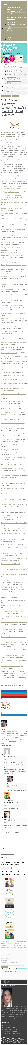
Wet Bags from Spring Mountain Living (11, 499)
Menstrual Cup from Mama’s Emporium (11, 295)
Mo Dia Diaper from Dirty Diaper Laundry (11, 224)
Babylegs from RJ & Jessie (8, 372)
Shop (5, 983)
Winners (9, 26)
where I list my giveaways (13, 683)
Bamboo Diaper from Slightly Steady (10, 564)
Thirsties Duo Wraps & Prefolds (9, 353)
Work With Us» (8, 30)
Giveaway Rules (11, 22)
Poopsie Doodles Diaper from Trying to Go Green (14, 235)
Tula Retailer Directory (9, 1025)
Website (2, 743)
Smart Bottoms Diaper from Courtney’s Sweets (13, 637)
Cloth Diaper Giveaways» (11, 20)
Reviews (9, 15)
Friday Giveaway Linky (6, 96)
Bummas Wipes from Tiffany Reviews (10, 439)
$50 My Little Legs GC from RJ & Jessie (11, 367)
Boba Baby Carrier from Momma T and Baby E (13, 600)
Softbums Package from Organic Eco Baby (12, 574)
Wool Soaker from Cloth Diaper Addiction (11, 326)
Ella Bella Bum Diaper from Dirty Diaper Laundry (13, 342)
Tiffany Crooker (8, 819)
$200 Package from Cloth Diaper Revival (12, 313)
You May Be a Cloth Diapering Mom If (17, 17)
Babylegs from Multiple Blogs (9, 229)
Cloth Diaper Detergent (14, 11)
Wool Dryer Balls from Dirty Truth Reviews (12, 213)
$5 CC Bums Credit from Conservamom (11, 242)
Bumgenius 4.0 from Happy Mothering (11, 547)
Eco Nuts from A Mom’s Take (8, 419)
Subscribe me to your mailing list (11, 871)
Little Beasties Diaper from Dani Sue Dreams (13, 533)
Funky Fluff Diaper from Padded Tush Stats (12, 611)
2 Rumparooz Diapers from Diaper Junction (12, 406)
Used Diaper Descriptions (10, 1031)
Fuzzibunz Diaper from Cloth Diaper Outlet (12, 289)
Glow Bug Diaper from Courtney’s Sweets (12, 660)
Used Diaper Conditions (13, 13)
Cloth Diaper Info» (9, 6)
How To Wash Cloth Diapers (14, 9)
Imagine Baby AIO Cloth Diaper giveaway (15, 181)
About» (6, 35)
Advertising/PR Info (12, 32)
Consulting (10, 34)
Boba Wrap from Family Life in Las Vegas (11, 444)
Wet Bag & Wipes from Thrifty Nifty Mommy (12, 202)
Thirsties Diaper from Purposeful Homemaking (13, 510)
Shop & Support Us (9, 28)
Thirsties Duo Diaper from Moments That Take (13, 318)
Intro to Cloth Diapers (13, 7)
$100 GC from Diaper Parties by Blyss (11, 595)
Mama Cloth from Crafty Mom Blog (10, 475)
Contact (9, 39)
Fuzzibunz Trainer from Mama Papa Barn (12, 528)
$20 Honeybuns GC (6, 347)
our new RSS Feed (6, 136)
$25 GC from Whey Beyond (8, 544)
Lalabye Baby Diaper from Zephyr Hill (11, 219)
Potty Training (11, 19)
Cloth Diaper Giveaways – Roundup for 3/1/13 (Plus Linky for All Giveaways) (13, 107)
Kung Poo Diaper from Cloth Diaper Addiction (13, 361)
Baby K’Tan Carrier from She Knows (10, 649)
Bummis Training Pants (7, 300)
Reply (5, 759)
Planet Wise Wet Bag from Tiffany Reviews (12, 255)
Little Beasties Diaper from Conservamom (12, 462)
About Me (9, 37)
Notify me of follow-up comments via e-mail (13, 874)
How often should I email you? (9, 962)
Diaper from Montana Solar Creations (11, 504)
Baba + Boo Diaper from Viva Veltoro (11, 276)
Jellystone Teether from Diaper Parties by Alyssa (13, 433)
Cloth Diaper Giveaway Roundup (16, 24)
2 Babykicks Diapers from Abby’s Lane (11, 383)
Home (5, 4)
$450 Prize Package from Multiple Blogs (11, 488)
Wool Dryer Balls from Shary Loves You (11, 569)
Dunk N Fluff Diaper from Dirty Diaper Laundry (13, 428)
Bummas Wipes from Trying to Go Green (11, 580)
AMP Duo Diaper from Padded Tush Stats (12, 605)
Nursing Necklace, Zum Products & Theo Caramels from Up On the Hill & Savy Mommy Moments (13, 589)
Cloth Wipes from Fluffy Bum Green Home (12, 336)
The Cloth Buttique (9, 756)
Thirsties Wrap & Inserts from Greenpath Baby (13, 494)
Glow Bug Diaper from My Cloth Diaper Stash (13, 655)
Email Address (5, 960)
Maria (10, 119)
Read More (17, 1018)
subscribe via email (18, 136)
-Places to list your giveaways (11, 971)
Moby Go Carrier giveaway (12, 192)
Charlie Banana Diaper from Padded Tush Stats (13, 616)
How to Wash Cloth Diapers (11, 1029)
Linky (18, 96)
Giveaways (14, 96)
